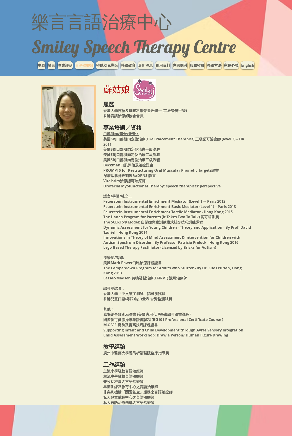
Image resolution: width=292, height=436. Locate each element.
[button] (107, 65)
